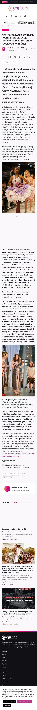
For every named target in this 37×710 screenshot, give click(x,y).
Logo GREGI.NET (7, 678)
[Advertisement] (18, 232)
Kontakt (4, 675)
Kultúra (5, 474)
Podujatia (4, 660)
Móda (23, 474)
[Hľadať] (7, 16)
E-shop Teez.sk (6, 682)
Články (10, 26)
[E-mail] (29, 57)
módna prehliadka (8, 478)
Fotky (3, 657)
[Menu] (30, 16)
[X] (15, 57)
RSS (3, 685)
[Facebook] (16, 16)
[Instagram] (11, 16)
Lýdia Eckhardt (14, 474)
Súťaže (4, 667)
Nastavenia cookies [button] (9, 701)
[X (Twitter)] (20, 16)
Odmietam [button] (7, 705)
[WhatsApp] (20, 57)
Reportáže (5, 664)
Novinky (4, 26)
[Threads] (25, 16)
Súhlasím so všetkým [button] (24, 701)
